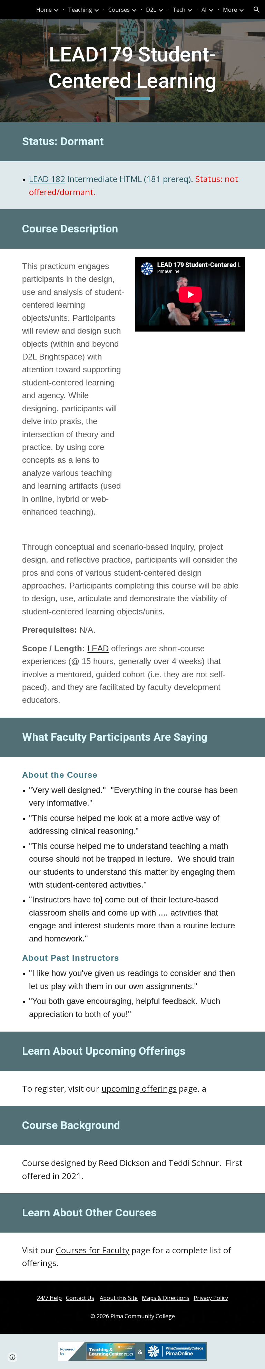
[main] (132, 71)
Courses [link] (119, 9)
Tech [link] (179, 9)
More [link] (230, 9)
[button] (256, 9)
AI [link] (204, 9)
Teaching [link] (80, 9)
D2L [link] (151, 9)
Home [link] (44, 9)
